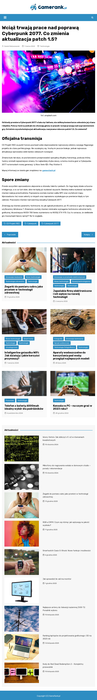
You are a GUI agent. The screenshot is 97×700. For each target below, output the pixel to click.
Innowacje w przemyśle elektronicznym (69, 277)
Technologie (45, 46)
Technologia (59, 286)
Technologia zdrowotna (15, 281)
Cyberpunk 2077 (51, 223)
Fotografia (58, 339)
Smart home (28, 339)
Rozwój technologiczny (81, 281)
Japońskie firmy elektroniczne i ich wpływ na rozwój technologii (72, 293)
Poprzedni (11, 234)
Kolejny (87, 234)
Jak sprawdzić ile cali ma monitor (57, 579)
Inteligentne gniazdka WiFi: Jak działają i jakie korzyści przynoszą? (22, 355)
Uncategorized (11, 347)
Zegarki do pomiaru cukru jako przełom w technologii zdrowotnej (24, 289)
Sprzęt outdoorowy (61, 343)
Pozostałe (10, 400)
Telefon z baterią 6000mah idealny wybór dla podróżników (24, 407)
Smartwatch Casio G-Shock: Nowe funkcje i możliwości (67, 550)
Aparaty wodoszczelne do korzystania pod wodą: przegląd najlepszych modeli (71, 355)
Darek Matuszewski (12, 46)
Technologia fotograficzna (64, 347)
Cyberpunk (32, 223)
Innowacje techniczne (74, 339)
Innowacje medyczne (14, 277)
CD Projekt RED (13, 223)
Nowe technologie (33, 277)
